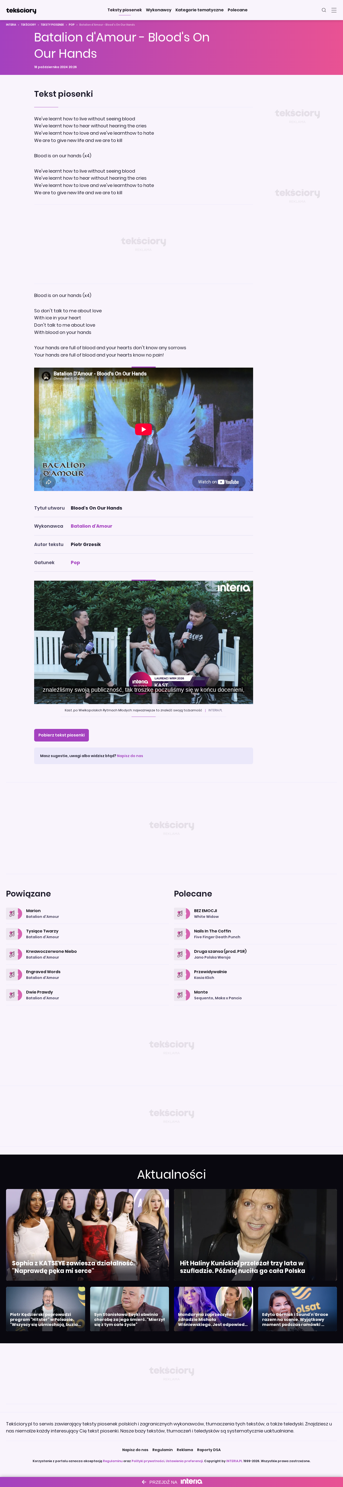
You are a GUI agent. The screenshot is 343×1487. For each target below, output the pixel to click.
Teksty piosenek (52, 25)
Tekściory (28, 25)
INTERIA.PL (234, 1461)
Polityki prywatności (148, 1461)
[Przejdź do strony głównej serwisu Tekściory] (21, 10)
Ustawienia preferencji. (184, 1461)
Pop (72, 25)
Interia (11, 25)
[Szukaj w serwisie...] (324, 10)
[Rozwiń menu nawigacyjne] (334, 10)
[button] (124, 10)
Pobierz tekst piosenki (61, 735)
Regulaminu (113, 1461)
